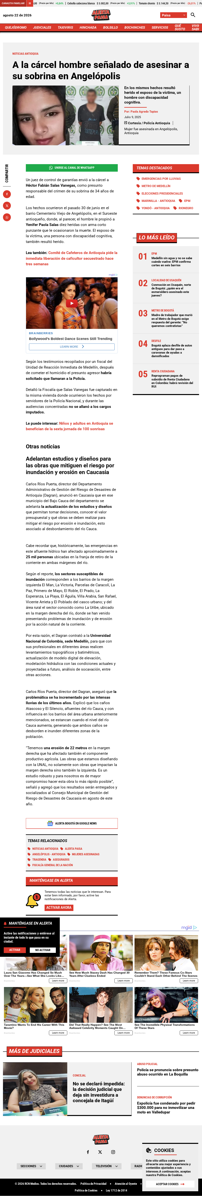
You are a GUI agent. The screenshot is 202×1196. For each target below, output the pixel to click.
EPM (187, 201)
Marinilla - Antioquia (158, 201)
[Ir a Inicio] (100, 15)
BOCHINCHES (134, 27)
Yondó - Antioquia (156, 208)
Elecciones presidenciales (162, 193)
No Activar (42, 950)
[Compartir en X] (7, 206)
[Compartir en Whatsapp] (7, 217)
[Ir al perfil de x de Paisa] (100, 1152)
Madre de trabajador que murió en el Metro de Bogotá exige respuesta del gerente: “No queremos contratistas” (172, 320)
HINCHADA (88, 27)
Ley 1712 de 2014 (116, 1190)
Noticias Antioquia (45, 849)
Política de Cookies (169, 1175)
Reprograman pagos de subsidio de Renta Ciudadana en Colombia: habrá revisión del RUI (172, 381)
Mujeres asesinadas (85, 854)
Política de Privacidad (93, 1183)
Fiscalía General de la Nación (52, 865)
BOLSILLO (110, 27)
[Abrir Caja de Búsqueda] (193, 15)
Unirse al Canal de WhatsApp (74, 167)
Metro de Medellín (156, 186)
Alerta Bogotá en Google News (76, 823)
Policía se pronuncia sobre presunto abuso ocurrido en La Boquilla (167, 1072)
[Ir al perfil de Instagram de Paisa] (113, 1152)
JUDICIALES (42, 27)
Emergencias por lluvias (161, 179)
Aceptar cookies (167, 1184)
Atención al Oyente (126, 1183)
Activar (14, 950)
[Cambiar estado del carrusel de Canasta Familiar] (29, 3)
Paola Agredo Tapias (144, 111)
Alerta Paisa (73, 849)
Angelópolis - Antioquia (48, 854)
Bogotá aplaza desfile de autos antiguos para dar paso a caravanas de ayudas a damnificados (172, 351)
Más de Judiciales (34, 1051)
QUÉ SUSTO (180, 27)
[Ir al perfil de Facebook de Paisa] (88, 1152)
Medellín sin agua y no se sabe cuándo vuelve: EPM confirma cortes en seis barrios (172, 261)
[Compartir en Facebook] (7, 194)
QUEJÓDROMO (15, 27)
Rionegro (186, 208)
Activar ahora (58, 907)
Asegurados (61, 859)
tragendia (39, 859)
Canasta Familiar (13, 3)
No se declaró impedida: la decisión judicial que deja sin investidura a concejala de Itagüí (99, 1092)
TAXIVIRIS (65, 27)
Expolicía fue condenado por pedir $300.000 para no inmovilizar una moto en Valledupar (166, 1107)
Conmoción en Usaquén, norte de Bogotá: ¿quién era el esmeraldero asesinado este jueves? (171, 290)
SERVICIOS (160, 27)
